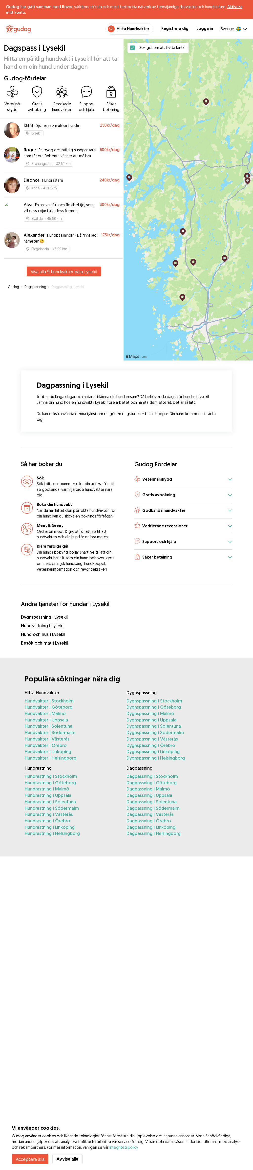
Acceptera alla (30, 1159)
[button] (183, 480)
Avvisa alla (67, 1159)
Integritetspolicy (123, 1147)
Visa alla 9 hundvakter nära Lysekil (64, 271)
